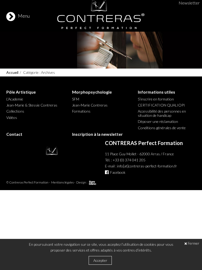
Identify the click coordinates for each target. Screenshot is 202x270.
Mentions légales (62, 182)
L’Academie (14, 99)
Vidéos (11, 117)
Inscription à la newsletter (97, 134)
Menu (24, 16)
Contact (14, 134)
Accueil (12, 72)
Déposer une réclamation (158, 121)
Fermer (193, 243)
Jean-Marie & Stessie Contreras (31, 105)
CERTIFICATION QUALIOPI (161, 105)
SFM (75, 99)
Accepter (100, 260)
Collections (15, 111)
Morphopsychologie (92, 92)
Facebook (117, 172)
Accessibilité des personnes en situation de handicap (162, 113)
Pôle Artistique (21, 92)
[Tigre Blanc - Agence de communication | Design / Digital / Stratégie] (92, 184)
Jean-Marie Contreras (90, 105)
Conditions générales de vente (162, 128)
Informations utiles (156, 92)
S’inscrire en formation (156, 99)
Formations (81, 111)
